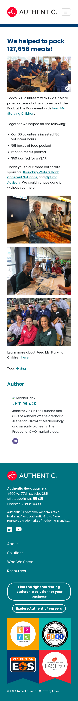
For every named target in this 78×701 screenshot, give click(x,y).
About (12, 543)
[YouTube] (19, 529)
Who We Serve (20, 561)
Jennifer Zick (24, 403)
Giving (21, 368)
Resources (16, 570)
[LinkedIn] (9, 529)
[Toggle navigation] (66, 12)
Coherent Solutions (22, 177)
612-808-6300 (30, 504)
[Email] (15, 441)
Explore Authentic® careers (39, 608)
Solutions (15, 552)
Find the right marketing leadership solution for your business (39, 592)
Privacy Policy (51, 691)
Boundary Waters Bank (41, 172)
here (25, 357)
